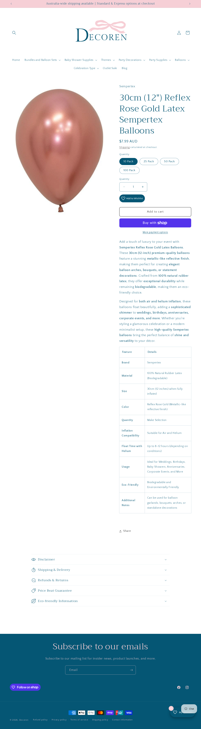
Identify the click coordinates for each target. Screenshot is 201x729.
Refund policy (40, 720)
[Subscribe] (131, 670)
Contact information (122, 720)
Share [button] (127, 531)
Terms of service (79, 720)
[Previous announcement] (11, 3)
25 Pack (149, 161)
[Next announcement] (189, 3)
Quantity (124, 179)
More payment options (155, 232)
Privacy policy (59, 720)
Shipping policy (100, 720)
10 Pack (128, 161)
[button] (14, 32)
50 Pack (169, 161)
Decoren (23, 720)
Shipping (124, 147)
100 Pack (129, 170)
